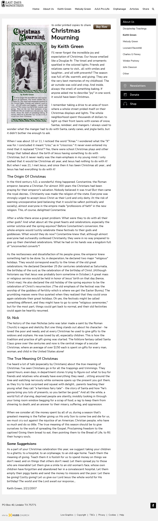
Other (126, 73)
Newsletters (138, 86)
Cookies (112, 515)
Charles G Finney (132, 54)
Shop (133, 104)
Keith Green (129, 35)
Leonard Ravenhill (132, 48)
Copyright (81, 515)
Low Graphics (67, 515)
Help (122, 515)
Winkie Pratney (131, 60)
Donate (134, 95)
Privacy (101, 515)
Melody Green (130, 41)
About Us (128, 22)
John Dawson (130, 67)
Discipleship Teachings (135, 28)
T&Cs (92, 515)
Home (36, 9)
